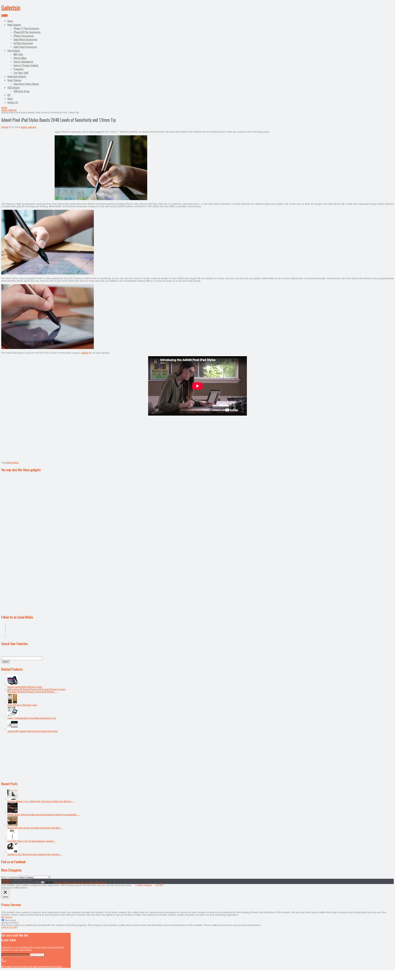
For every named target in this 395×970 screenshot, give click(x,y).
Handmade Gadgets (16, 76)
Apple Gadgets (14, 25)
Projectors (19, 69)
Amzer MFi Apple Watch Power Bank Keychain (32, 731)
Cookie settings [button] (143, 885)
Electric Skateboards (23, 62)
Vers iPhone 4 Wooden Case (22, 705)
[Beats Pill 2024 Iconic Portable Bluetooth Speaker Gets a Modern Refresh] (12, 825)
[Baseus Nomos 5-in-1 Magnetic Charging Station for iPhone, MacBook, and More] (12, 799)
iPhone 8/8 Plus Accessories (27, 32)
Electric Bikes (20, 58)
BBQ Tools (18, 54)
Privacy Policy (62, 883)
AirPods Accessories (23, 43)
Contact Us (12, 102)
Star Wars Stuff (21, 73)
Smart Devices (14, 80)
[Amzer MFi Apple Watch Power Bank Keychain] (12, 729)
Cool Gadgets (13, 50)
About (10, 98)
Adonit (84, 353)
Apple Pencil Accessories (25, 47)
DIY (9, 95)
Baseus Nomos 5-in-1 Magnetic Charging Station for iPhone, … (41, 801)
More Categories (10, 877)
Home (10, 21)
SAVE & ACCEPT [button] (9, 927)
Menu (4, 15)
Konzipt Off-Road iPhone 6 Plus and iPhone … (32, 692)
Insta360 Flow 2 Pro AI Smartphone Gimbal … (31, 841)
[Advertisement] (27, 152)
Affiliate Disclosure (96, 883)
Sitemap (5, 883)
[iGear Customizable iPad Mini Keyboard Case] (12, 715)
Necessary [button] (6, 917)
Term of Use (78, 883)
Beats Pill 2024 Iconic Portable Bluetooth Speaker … (35, 828)
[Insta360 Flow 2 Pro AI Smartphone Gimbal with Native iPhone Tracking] (12, 838)
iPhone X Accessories (24, 36)
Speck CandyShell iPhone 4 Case (24, 687)
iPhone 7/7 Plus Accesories (26, 28)
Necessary (10, 920)
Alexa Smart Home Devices (26, 84)
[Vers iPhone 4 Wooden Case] (12, 702)
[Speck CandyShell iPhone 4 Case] (12, 684)
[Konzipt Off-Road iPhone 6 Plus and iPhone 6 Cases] (36, 689)
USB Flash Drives (22, 91)
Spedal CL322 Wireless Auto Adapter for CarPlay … (34, 854)
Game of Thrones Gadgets (26, 65)
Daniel (4, 127)
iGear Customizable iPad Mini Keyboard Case (31, 718)
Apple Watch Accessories (25, 39)
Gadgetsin (10, 7)
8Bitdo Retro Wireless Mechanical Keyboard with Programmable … (43, 814)
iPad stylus (13, 462)
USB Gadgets (13, 87)
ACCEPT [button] (159, 885)
